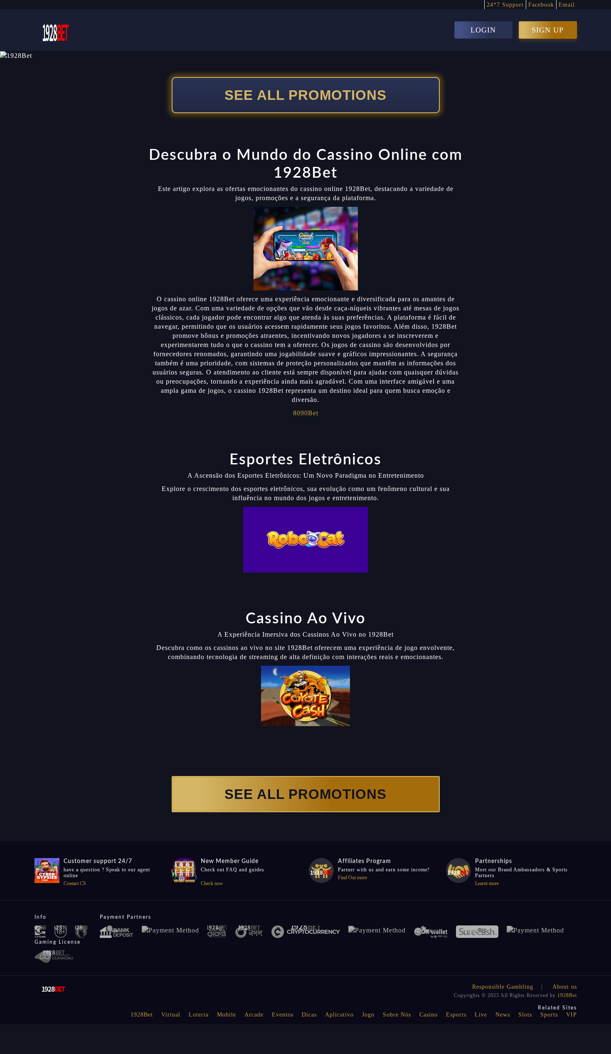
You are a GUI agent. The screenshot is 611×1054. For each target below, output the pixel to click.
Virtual (170, 1015)
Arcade (254, 1015)
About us (564, 987)
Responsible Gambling (502, 987)
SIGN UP (548, 30)
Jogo (368, 1015)
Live (481, 1015)
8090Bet (305, 413)
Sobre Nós (397, 1015)
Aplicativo (339, 1015)
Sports (549, 1015)
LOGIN (483, 30)
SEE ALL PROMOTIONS (305, 95)
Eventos (282, 1015)
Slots (525, 1015)
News (502, 1015)
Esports (456, 1015)
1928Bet (567, 995)
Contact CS (75, 883)
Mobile (226, 1015)
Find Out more (352, 877)
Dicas (309, 1015)
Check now (212, 883)
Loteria (199, 1015)
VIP (571, 1015)
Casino (428, 1015)
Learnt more (487, 883)
